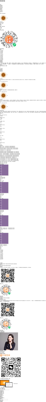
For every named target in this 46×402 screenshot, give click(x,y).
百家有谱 (9, 263)
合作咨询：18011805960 (11, 267)
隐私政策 (8, 301)
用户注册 (1, 265)
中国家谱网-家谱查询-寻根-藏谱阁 (4, 297)
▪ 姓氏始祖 (1, 52)
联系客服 (9, 265)
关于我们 (1, 10)
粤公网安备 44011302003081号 (26, 300)
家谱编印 (1, 5)
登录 (0, 13)
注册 (2, 13)
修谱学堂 (1, 263)
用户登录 (4, 265)
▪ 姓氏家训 (1, 57)
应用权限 (5, 301)
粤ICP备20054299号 (18, 300)
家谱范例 (4, 13)
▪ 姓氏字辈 (1, 56)
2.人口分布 (1, 54)
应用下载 (1, 7)
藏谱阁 (1, 8)
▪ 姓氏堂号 (1, 55)
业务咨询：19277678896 (3, 267)
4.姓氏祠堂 (1, 58)
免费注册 (1, 11)
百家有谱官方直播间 (3, 299)
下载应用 (6, 263)
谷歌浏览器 (15, 263)
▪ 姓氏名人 (1, 53)
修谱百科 (1, 6)
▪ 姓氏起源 (1, 51)
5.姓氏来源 (1, 59)
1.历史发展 (1, 50)
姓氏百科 (1, 9)
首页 (0, 4)
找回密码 (6, 265)
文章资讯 (4, 263)
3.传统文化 (1, 254)
